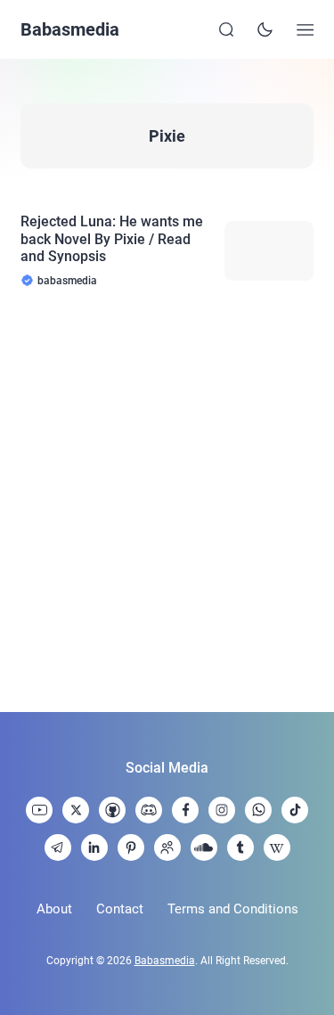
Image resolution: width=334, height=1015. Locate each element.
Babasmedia (69, 29)
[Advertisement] (167, 500)
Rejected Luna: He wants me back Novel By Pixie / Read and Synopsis (111, 238)
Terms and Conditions (232, 909)
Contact (119, 909)
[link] (39, 810)
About (54, 909)
